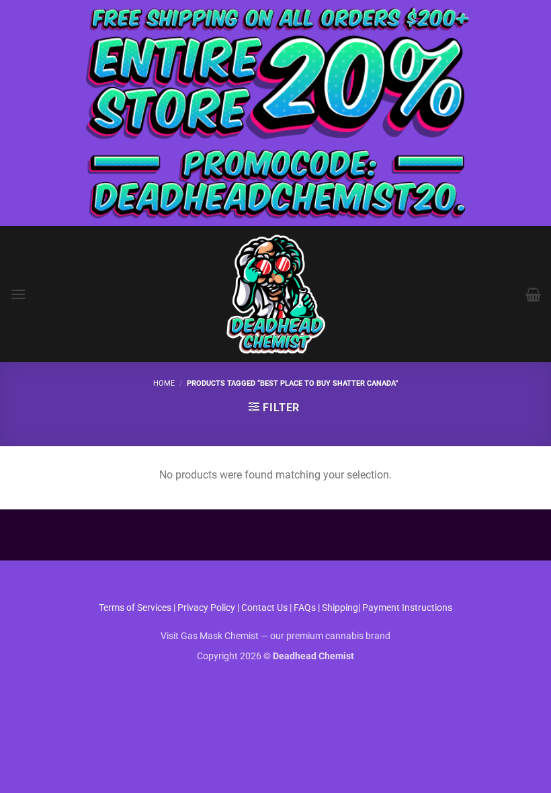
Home (164, 383)
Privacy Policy (206, 608)
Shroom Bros (276, 579)
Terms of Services (135, 608)
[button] (18, 294)
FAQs (305, 608)
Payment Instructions (407, 608)
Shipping (340, 608)
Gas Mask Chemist (220, 636)
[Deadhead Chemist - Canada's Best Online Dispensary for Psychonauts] (275, 294)
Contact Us (265, 608)
